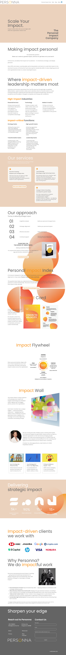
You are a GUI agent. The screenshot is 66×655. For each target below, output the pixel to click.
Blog (23, 634)
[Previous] (4, 437)
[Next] (61, 437)
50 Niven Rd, (25, 624)
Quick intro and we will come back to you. (42, 631)
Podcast (24, 635)
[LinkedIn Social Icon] (61, 2)
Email (36, 627)
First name (37, 622)
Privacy (10, 634)
